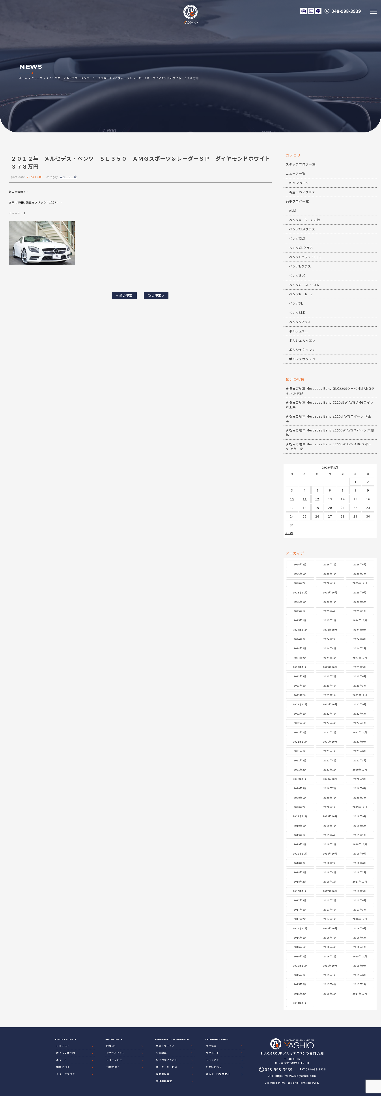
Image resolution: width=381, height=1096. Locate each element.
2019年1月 (329, 844)
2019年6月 (359, 825)
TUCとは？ (113, 1067)
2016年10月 (330, 928)
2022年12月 (360, 695)
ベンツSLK (297, 312)
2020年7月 (329, 788)
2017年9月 (359, 891)
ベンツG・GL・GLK (304, 284)
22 (355, 507)
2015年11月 (300, 965)
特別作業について (166, 1060)
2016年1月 (329, 956)
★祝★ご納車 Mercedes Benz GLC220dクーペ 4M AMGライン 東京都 (330, 390)
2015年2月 (300, 993)
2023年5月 (300, 685)
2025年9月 (359, 592)
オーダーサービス (166, 1067)
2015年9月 (359, 965)
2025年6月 (359, 601)
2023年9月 (359, 667)
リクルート (212, 1053)
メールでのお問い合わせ (311, 11)
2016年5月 (300, 947)
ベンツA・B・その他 (304, 220)
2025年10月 (330, 592)
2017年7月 (329, 900)
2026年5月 (300, 573)
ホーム (23, 78)
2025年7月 (329, 601)
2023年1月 (329, 695)
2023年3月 (359, 685)
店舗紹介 (111, 1045)
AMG (292, 210)
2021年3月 (359, 760)
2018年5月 (300, 872)
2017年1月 (329, 919)
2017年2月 (300, 919)
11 (305, 499)
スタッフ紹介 (114, 1060)
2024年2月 (300, 657)
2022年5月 (300, 723)
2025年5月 (300, 611)
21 (343, 507)
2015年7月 (329, 975)
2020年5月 (300, 797)
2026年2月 (300, 583)
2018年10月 (330, 853)
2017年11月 (300, 891)
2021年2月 (300, 769)
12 (317, 499)
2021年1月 (329, 769)
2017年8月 (300, 900)
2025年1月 (329, 620)
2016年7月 (329, 937)
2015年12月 (360, 956)
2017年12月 (360, 881)
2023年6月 (359, 676)
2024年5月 (300, 648)
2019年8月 (300, 825)
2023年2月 (300, 695)
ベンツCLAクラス (302, 229)
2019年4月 (329, 835)
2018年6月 (359, 863)
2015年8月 (300, 975)
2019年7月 (329, 825)
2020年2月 (300, 807)
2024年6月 (359, 639)
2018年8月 (300, 863)
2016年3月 (359, 947)
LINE (318, 11)
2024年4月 (329, 648)
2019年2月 (300, 844)
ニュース (37, 78)
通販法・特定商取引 (218, 1074)
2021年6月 (359, 751)
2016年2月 (300, 956)
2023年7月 (329, 676)
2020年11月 (300, 779)
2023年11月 (300, 667)
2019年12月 (360, 807)
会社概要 (211, 1045)
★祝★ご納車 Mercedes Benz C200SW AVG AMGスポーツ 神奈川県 (329, 446)
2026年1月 (329, 583)
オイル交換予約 (65, 1053)
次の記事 (155, 295)
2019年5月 (300, 835)
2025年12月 (360, 583)
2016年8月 (300, 937)
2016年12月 (360, 919)
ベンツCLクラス (301, 247)
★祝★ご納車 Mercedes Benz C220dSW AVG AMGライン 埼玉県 (330, 404)
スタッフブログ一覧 (301, 164)
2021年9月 (359, 741)
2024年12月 (360, 620)
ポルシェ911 (298, 331)
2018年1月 (329, 881)
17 (292, 507)
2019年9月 (359, 816)
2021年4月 (329, 760)
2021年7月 (329, 751)
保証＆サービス (165, 1045)
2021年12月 (360, 732)
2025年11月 (300, 592)
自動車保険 (162, 1074)
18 (305, 507)
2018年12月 (360, 844)
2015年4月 (329, 984)
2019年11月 (300, 816)
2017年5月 (300, 909)
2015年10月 (330, 965)
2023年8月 (300, 676)
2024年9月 (359, 629)
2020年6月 (359, 788)
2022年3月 (359, 723)
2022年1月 (329, 732)
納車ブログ (62, 1067)
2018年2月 (300, 881)
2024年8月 (300, 639)
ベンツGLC (297, 275)
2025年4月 (329, 611)
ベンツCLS (297, 238)
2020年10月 (330, 779)
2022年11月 (300, 704)
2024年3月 (359, 648)
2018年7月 (329, 863)
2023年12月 (360, 657)
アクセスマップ (115, 1053)
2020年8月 (300, 788)
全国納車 (161, 1053)
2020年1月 (329, 807)
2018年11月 (300, 853)
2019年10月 (330, 816)
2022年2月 (300, 732)
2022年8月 (300, 713)
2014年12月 (360, 993)
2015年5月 (300, 984)
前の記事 (125, 295)
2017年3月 (359, 909)
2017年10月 (330, 891)
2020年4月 (329, 797)
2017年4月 (329, 909)
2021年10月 (330, 741)
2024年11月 (300, 629)
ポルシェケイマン (302, 349)
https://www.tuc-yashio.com (295, 1075)
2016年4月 (329, 947)
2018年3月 (359, 872)
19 (317, 507)
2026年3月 (359, 573)
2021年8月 (300, 751)
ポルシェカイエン (302, 340)
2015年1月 (329, 993)
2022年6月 (359, 713)
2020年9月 (359, 779)
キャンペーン (299, 183)
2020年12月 (360, 769)
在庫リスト (303, 11)
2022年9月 (359, 704)
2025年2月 (300, 620)
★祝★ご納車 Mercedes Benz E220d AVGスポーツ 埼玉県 (328, 418)
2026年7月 (329, 564)
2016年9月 (359, 928)
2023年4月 (329, 685)
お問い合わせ (214, 1067)
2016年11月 (300, 928)
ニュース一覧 (68, 177)
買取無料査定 (164, 1081)
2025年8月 (300, 601)
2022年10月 (330, 704)
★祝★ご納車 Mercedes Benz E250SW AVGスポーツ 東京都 (330, 432)
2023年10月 (330, 667)
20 (330, 507)
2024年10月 (330, 629)
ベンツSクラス (300, 322)
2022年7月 (329, 713)
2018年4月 (329, 872)
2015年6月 (359, 975)
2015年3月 (359, 984)
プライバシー (214, 1060)
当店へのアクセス (302, 192)
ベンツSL (296, 303)
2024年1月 (329, 657)
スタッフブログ (65, 1074)
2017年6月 (359, 900)
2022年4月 (329, 723)
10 (292, 499)
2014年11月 (300, 1003)
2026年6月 (359, 564)
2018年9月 (359, 853)
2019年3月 (359, 835)
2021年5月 (300, 760)
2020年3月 (359, 797)
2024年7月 (329, 639)
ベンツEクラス (300, 266)
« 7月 (289, 533)
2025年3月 (359, 611)
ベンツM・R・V (301, 294)
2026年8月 (300, 564)
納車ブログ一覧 (297, 201)
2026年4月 (329, 573)
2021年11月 (300, 741)
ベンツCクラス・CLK (305, 257)
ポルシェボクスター (304, 359)
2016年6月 (359, 937)
